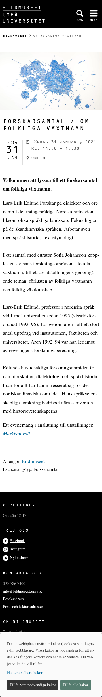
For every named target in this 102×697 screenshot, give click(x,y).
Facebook (17, 540)
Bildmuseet (15, 35)
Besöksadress (13, 598)
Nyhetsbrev (19, 557)
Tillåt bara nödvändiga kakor (33, 684)
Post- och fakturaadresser (23, 606)
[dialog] (51, 665)
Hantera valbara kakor (24, 672)
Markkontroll (16, 433)
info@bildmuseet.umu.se (22, 591)
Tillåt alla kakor (75, 684)
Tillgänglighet (14, 631)
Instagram (18, 548)
